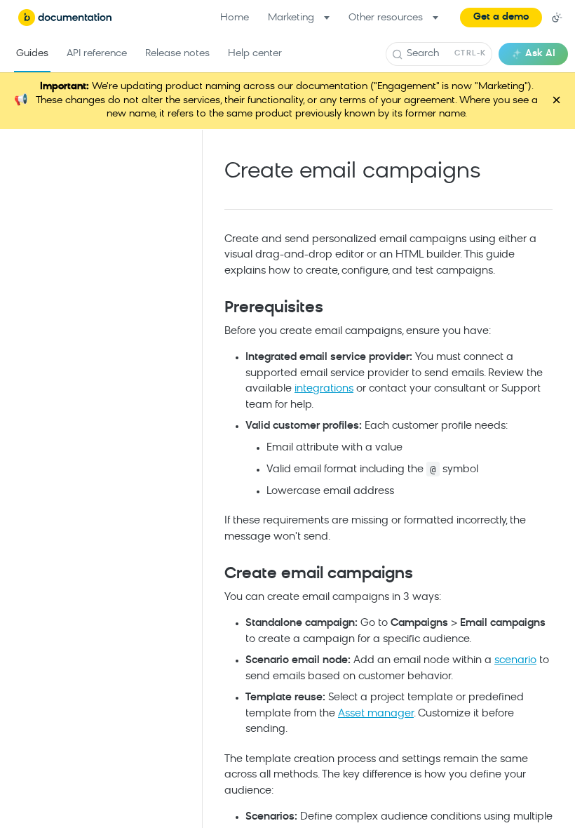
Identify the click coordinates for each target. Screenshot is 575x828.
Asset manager (376, 714)
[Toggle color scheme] (557, 17)
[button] (501, 17)
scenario (515, 660)
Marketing (291, 18)
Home (234, 18)
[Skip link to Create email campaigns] (215, 574)
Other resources (386, 18)
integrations (324, 389)
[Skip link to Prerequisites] (215, 308)
